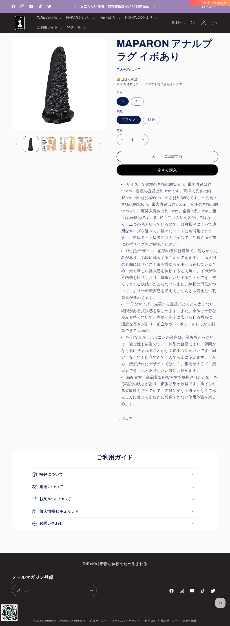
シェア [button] (127, 418)
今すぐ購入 (167, 170)
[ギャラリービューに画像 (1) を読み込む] (31, 144)
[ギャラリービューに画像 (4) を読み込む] (67, 144)
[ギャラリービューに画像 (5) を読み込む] (85, 144)
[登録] (91, 590)
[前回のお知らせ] (75, 6)
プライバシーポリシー (125, 621)
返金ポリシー (98, 621)
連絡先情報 (190, 621)
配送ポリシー (169, 621)
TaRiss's (50, 620)
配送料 (128, 84)
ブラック (129, 119)
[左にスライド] (17, 144)
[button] (48, 18)
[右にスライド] (100, 144)
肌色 (151, 119)
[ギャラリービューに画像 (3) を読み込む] (49, 144)
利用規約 (150, 621)
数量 (120, 130)
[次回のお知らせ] (155, 6)
